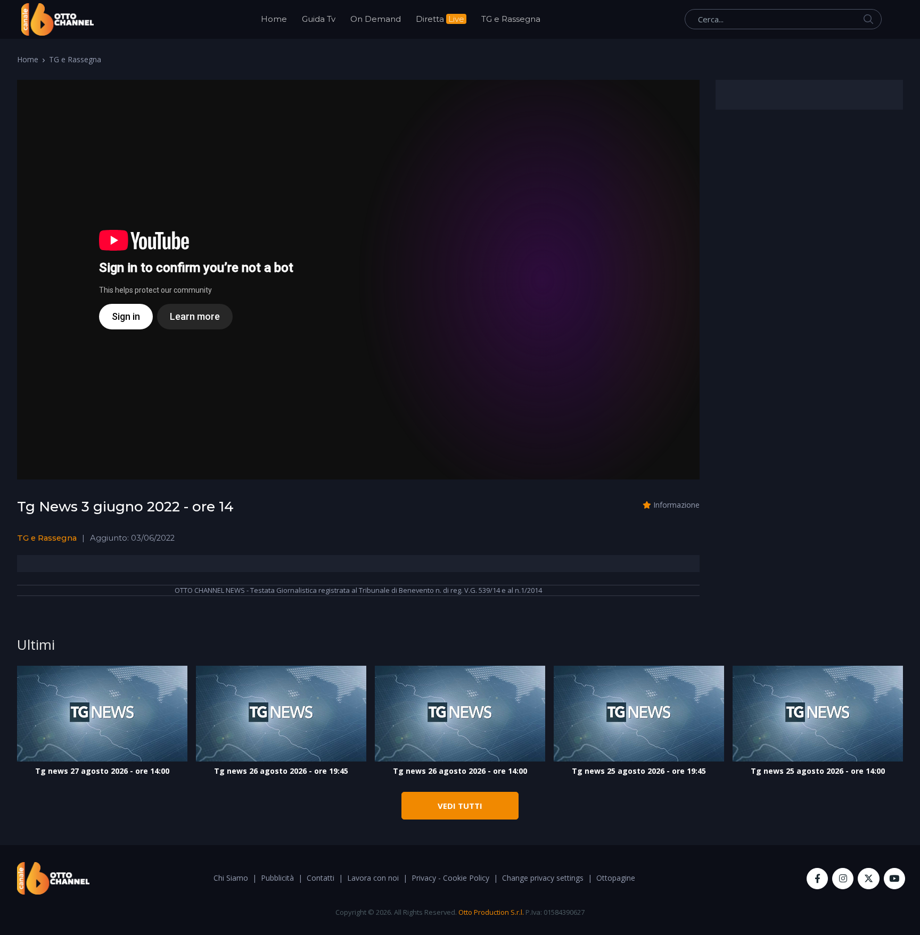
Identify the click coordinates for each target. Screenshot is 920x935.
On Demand (375, 19)
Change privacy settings (543, 878)
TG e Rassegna (510, 19)
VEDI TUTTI (460, 805)
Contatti (320, 878)
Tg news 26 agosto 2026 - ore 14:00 (460, 771)
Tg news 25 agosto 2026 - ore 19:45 (639, 771)
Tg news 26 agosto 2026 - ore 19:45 (281, 771)
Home (274, 19)
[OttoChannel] (57, 19)
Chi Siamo (230, 878)
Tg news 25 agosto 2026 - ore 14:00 (818, 771)
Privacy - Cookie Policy (450, 878)
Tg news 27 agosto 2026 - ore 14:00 (102, 771)
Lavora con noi (373, 878)
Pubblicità (277, 878)
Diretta (440, 19)
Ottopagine (615, 878)
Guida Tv (318, 19)
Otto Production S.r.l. (491, 912)
